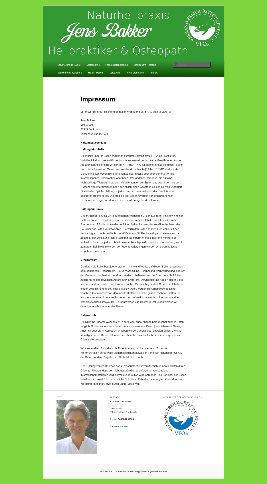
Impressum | (106, 471)
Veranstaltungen (135, 72)
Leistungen (115, 72)
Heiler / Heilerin (96, 72)
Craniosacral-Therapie (145, 64)
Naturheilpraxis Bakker (69, 64)
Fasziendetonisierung (116, 64)
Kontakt (153, 72)
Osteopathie (93, 64)
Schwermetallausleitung (69, 72)
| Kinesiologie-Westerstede (153, 471)
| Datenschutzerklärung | (126, 471)
